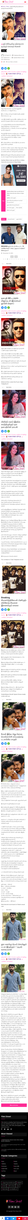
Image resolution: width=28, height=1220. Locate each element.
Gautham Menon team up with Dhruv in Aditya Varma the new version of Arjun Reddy (15, 193)
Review (15, 1161)
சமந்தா (17, 1185)
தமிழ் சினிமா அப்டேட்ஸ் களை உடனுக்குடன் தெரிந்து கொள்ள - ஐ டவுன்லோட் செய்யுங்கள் (13, 74)
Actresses (4, 1166)
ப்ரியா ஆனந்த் (19, 207)
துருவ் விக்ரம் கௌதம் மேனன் (13, 205)
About (15, 1171)
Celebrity (3, 1164)
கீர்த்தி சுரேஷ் (5, 1189)
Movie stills (16, 1166)
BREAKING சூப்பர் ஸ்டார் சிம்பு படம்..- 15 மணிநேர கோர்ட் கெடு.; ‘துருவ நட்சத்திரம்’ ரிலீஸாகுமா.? (13, 248)
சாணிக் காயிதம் (11, 1185)
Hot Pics (3, 1171)
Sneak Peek (4, 1168)
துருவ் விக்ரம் (19, 219)
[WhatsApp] (8, 68)
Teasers (16, 1164)
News (7, 6)
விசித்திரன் (19, 1182)
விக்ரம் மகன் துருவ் (11, 210)
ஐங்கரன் (4, 1185)
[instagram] (25, 1218)
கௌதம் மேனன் (11, 219)
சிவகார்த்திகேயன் (13, 1189)
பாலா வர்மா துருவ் (10, 207)
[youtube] (19, 1218)
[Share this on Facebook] (2, 68)
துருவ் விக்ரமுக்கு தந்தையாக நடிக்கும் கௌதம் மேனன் (14, 201)
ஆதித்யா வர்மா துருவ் (11, 197)
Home (3, 6)
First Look (16, 1168)
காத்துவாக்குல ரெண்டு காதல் (8, 1182)
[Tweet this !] (5, 68)
